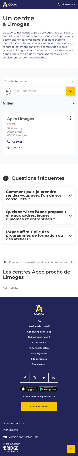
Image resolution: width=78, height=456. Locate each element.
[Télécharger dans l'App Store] (29, 390)
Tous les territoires (16, 81)
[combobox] (34, 91)
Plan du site (10, 430)
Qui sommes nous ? (39, 337)
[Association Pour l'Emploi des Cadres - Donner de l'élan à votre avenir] (10, 6)
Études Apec (39, 364)
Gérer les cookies (13, 423)
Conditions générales (39, 332)
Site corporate (39, 359)
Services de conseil (39, 326)
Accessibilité (39, 342)
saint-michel (11, 288)
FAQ (39, 321)
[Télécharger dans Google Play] (48, 390)
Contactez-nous (39, 406)
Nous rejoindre (39, 353)
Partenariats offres (38, 348)
